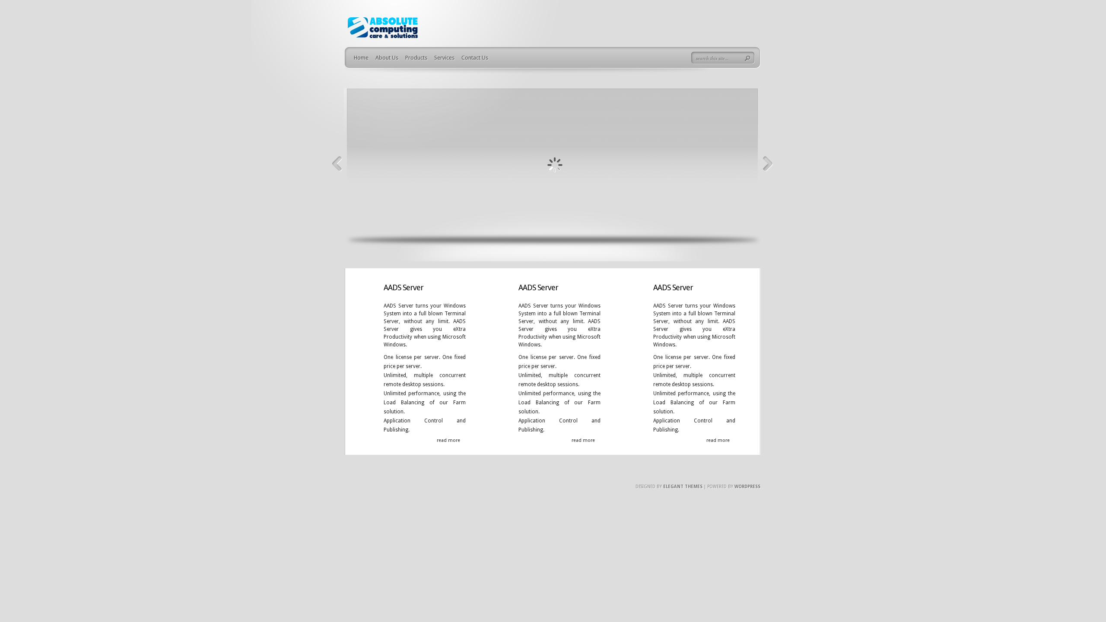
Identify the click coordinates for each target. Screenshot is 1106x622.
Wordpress (747, 486)
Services (444, 57)
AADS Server (403, 287)
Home (361, 57)
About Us (386, 57)
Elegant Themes (682, 486)
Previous (337, 163)
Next (768, 163)
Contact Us (474, 57)
